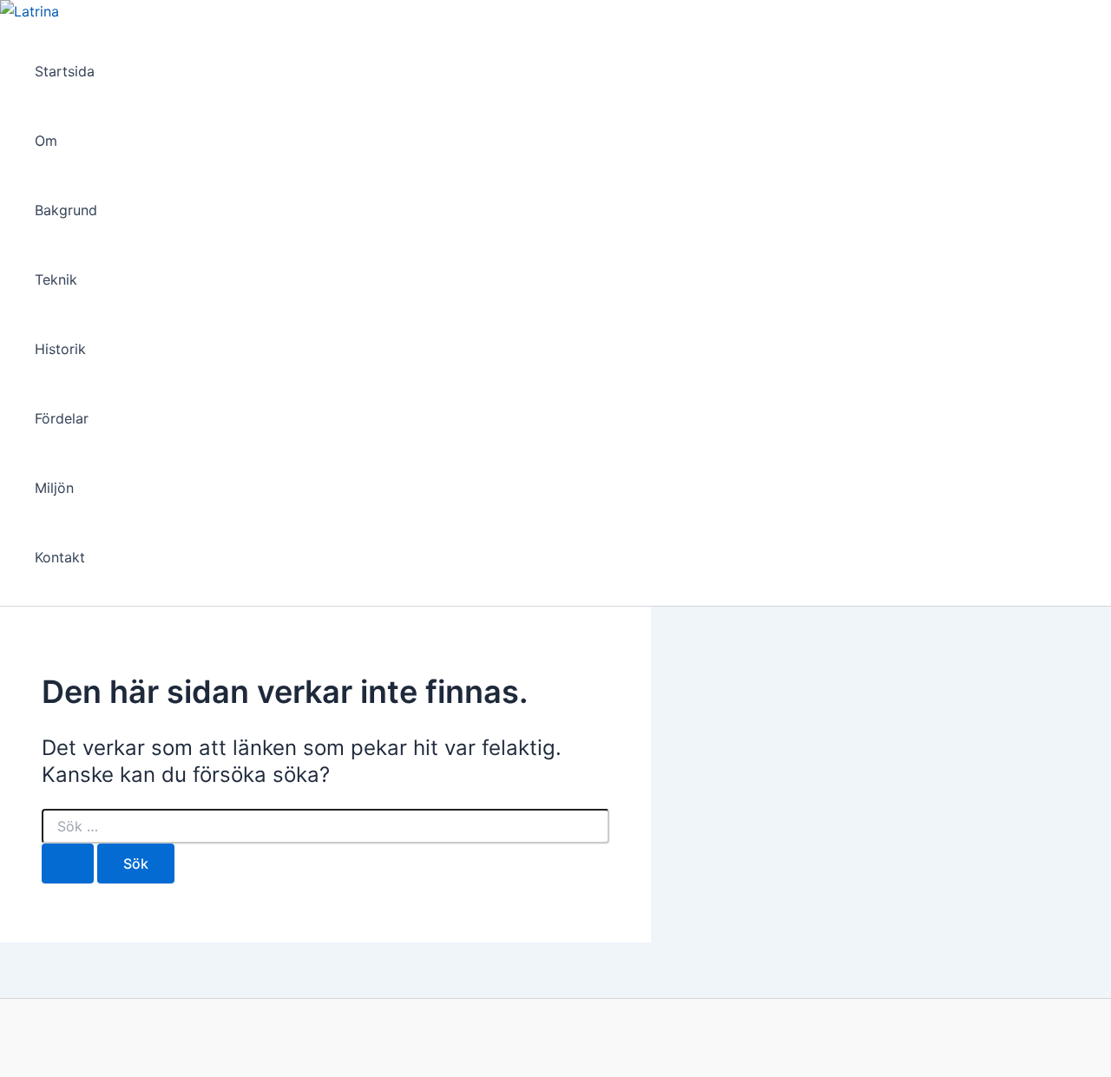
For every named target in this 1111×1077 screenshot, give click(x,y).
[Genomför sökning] (68, 863)
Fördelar (62, 418)
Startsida (65, 71)
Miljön (54, 487)
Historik (60, 349)
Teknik (56, 279)
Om (46, 140)
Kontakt (60, 557)
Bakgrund (66, 210)
